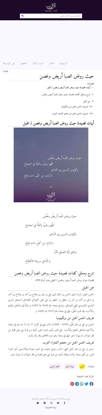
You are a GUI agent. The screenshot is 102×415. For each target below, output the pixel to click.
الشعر (51, 63)
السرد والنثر (38, 63)
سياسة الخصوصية (51, 407)
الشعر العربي (54, 366)
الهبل (26, 123)
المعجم (24, 63)
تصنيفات (91, 366)
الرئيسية (63, 63)
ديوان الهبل (69, 366)
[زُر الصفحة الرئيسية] (51, 7)
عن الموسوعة (9, 63)
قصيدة (5, 71)
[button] (64, 403)
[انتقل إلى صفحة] (22, 16)
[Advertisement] (51, 39)
